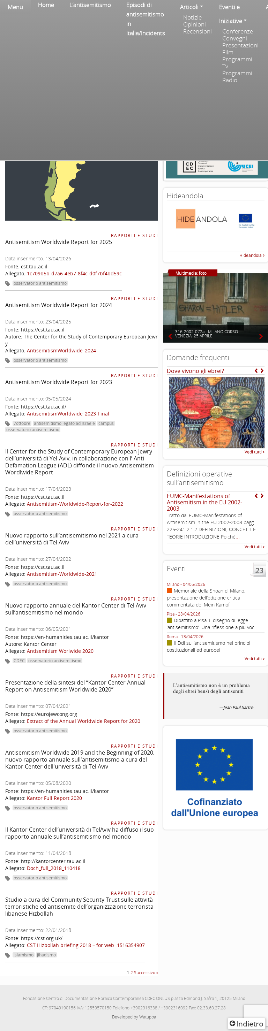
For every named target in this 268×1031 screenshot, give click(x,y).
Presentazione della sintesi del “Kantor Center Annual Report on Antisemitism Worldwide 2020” (75, 686)
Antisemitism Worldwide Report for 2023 (58, 382)
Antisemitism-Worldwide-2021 (62, 574)
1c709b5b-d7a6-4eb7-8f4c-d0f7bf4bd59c (74, 273)
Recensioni (197, 31)
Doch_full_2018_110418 (54, 868)
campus (106, 423)
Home (46, 5)
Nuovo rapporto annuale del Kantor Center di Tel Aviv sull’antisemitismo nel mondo (75, 609)
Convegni (234, 38)
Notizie (192, 17)
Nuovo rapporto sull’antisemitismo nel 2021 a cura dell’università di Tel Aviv (72, 539)
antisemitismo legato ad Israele (64, 423)
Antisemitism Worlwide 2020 (60, 651)
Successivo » (146, 973)
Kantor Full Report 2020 (54, 798)
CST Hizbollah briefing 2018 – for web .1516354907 (86, 945)
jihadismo (46, 954)
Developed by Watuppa (134, 1017)
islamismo (24, 954)
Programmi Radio (237, 77)
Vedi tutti (253, 452)
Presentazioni (240, 45)
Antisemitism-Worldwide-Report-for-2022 (75, 504)
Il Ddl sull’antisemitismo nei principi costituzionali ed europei (208, 646)
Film (227, 52)
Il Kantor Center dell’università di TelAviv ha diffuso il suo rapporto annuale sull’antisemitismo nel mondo (79, 833)
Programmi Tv (237, 63)
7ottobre (22, 423)
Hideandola (250, 255)
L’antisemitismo (90, 5)
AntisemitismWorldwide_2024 (61, 350)
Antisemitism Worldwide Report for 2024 (58, 305)
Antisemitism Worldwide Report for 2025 (58, 242)
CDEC (19, 660)
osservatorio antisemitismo (40, 283)
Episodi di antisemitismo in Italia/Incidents (145, 19)
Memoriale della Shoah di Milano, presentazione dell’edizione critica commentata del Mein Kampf (206, 597)
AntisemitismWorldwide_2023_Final (68, 413)
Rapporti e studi (134, 235)
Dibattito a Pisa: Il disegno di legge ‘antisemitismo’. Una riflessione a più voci (211, 624)
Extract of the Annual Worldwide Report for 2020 (83, 721)
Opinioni (194, 24)
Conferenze (237, 31)
